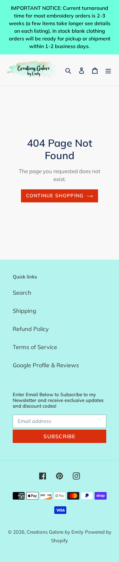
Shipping (24, 310)
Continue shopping (55, 196)
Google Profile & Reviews (46, 365)
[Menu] (108, 70)
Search (22, 292)
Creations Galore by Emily (55, 532)
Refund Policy (31, 329)
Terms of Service (35, 347)
